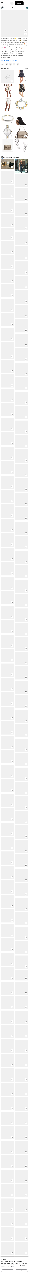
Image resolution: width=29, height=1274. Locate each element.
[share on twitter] (14, 64)
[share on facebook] (7, 64)
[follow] (27, 8)
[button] (27, 3)
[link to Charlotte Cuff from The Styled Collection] (7, 118)
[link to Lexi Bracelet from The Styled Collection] (21, 104)
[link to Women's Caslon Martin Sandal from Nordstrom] (21, 118)
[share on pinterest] (10, 64)
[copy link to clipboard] (18, 64)
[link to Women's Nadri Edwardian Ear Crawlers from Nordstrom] (21, 145)
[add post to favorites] (25, 34)
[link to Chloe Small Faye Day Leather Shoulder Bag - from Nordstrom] (21, 131)
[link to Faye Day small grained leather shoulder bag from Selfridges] (7, 145)
